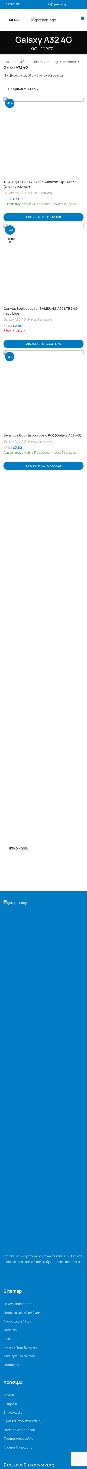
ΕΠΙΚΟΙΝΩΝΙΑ (18, 848)
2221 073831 (14, 4)
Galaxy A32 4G (14, 192)
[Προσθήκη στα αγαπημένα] (79, 101)
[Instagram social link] (12, 859)
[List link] (43, 1303)
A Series (69, 61)
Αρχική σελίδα (14, 61)
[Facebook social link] (6, 859)
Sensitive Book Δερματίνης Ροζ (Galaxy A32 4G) (42, 435)
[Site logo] (43, 19)
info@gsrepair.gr (56, 4)
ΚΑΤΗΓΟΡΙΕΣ (41, 49)
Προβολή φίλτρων (23, 89)
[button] (43, 217)
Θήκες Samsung (45, 61)
